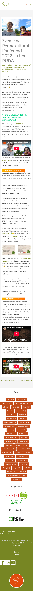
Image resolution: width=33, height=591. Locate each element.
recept (28, 453)
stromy (6, 468)
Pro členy (9, 65)
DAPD (11, 399)
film (10, 411)
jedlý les (11, 415)
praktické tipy (6, 69)
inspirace (21, 411)
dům (6, 407)
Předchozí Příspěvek (8, 380)
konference (11, 67)
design (16, 65)
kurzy (22, 434)
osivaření (24, 441)
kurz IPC (21, 430)
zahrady (11, 472)
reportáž (10, 456)
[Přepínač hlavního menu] (27, 5)
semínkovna (22, 460)
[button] (30, 5)
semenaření (22, 456)
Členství (16, 552)
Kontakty (16, 555)
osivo (9, 445)
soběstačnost (11, 464)
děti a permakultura (23, 403)
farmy (16, 407)
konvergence (23, 426)
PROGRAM (20, 124)
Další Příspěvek (26, 380)
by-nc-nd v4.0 (17, 543)
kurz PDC (11, 434)
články (4, 65)
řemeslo (16, 479)
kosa (11, 430)
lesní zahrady (11, 437)
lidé (17, 67)
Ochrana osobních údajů (7, 531)
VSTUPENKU (6, 160)
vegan (17, 468)
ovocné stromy (21, 445)
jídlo (19, 65)
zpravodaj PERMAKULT (16, 475)
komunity (5, 67)
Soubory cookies (5, 534)
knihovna (11, 418)
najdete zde (16, 545)
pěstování (22, 67)
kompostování (26, 65)
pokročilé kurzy (8, 449)
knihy (23, 418)
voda (27, 468)
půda (12, 69)
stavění (24, 464)
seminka (9, 460)
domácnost (7, 403)
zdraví (23, 472)
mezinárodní (11, 441)
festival (26, 407)
